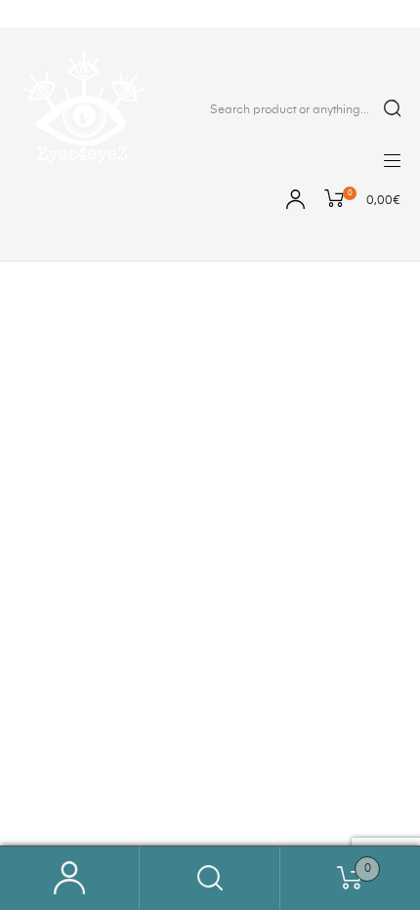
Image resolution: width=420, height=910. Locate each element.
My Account (70, 878)
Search (209, 878)
